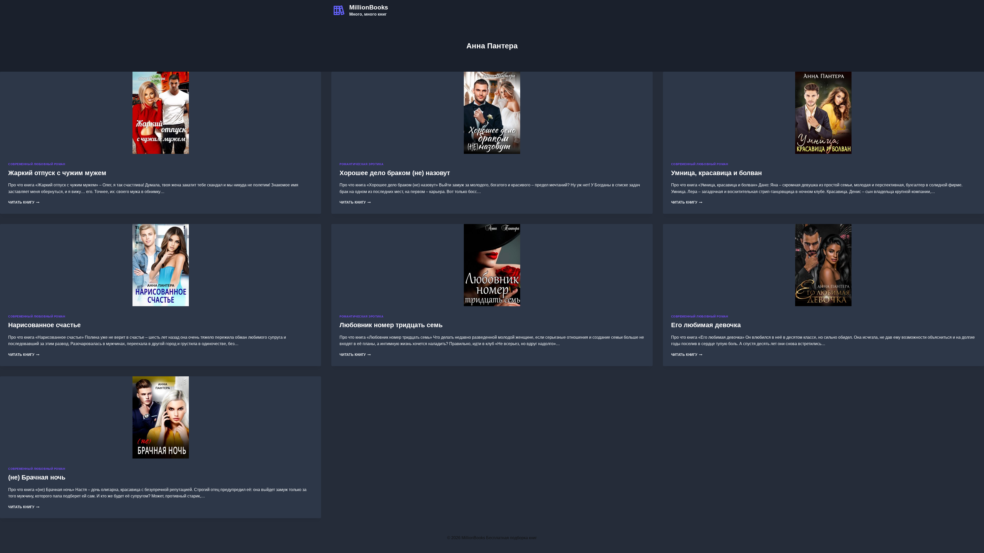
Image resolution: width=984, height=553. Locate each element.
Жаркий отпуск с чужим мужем (57, 172)
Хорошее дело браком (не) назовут (395, 172)
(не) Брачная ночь (36, 477)
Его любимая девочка (706, 324)
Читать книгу (23, 202)
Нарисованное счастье (44, 324)
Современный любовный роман (36, 164)
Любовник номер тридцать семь (391, 324)
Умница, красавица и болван (716, 172)
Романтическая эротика (361, 164)
